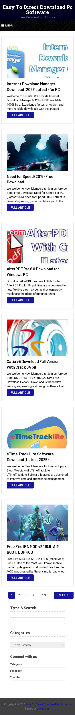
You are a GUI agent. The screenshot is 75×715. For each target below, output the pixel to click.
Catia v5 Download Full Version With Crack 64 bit (33, 364)
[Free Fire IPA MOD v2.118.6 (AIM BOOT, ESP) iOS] (37, 523)
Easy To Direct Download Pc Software (38, 10)
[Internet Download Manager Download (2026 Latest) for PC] (37, 60)
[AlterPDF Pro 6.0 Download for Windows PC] (37, 245)
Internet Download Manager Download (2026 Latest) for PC (33, 86)
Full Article (20, 115)
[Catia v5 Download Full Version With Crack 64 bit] (37, 338)
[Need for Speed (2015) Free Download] (37, 152)
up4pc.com (43, 708)
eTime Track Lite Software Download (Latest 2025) (30, 456)
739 (43, 595)
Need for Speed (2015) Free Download (30, 179)
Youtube (15, 677)
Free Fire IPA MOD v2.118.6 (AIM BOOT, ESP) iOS (33, 549)
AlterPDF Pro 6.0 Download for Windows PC (33, 271)
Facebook (16, 670)
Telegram (16, 664)
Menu (9, 25)
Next (62, 595)
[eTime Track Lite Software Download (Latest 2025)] (37, 430)
